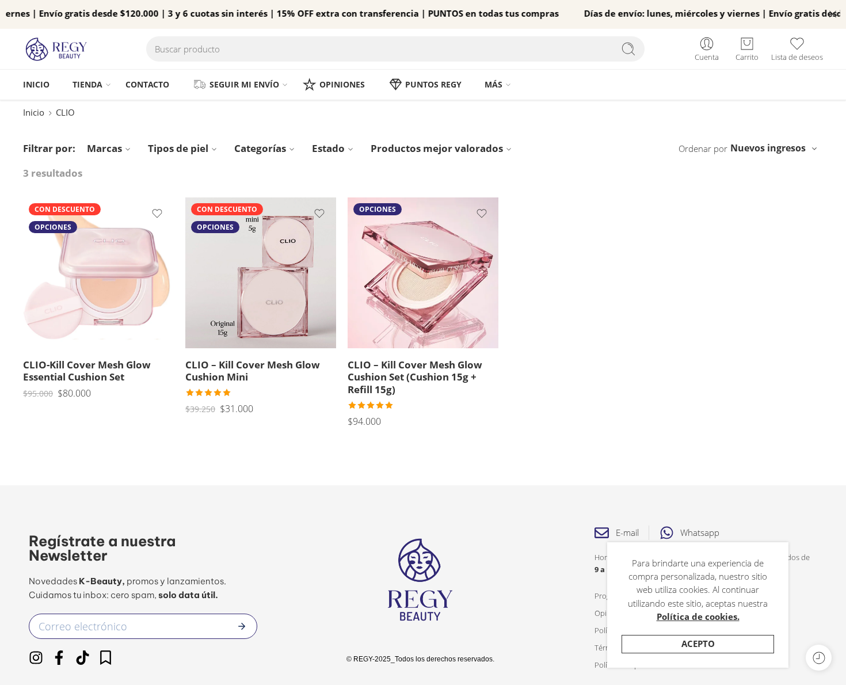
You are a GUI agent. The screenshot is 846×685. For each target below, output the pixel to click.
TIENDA (87, 84)
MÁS (493, 84)
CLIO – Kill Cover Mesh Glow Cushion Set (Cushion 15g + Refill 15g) (415, 377)
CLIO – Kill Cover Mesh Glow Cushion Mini (252, 371)
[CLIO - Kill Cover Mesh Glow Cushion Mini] (260, 272)
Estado (328, 148)
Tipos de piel (178, 148)
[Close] (832, 14)
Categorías (260, 148)
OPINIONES (342, 84)
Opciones (53, 227)
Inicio (33, 112)
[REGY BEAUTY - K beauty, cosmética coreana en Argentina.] (61, 49)
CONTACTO (147, 84)
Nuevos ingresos (768, 148)
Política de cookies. (698, 616)
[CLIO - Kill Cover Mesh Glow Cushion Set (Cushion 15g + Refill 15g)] (423, 272)
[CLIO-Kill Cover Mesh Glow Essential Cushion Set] (98, 272)
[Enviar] (242, 626)
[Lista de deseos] (157, 213)
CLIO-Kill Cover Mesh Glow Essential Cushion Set (87, 371)
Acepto (698, 643)
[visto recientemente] (819, 658)
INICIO (36, 84)
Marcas (104, 148)
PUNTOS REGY (433, 84)
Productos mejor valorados (437, 148)
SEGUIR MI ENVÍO (244, 84)
